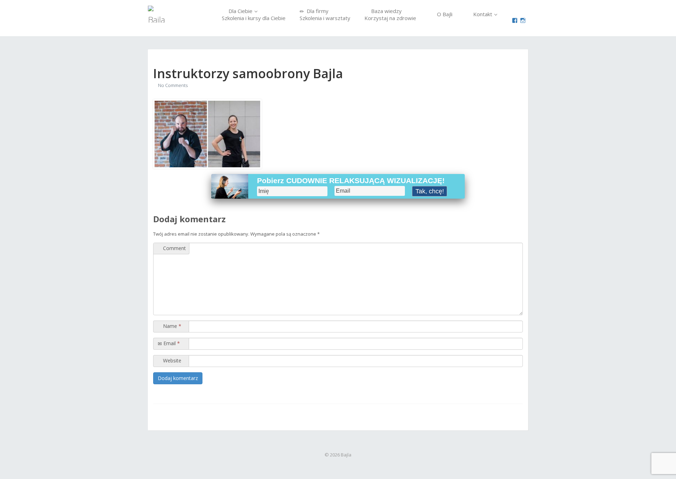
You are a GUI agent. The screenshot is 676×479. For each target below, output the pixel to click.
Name (171, 326)
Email (171, 343)
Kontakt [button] (483, 14)
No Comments (173, 85)
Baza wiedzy (390, 14)
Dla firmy (325, 14)
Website (171, 360)
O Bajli (444, 14)
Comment (174, 248)
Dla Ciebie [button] (254, 14)
